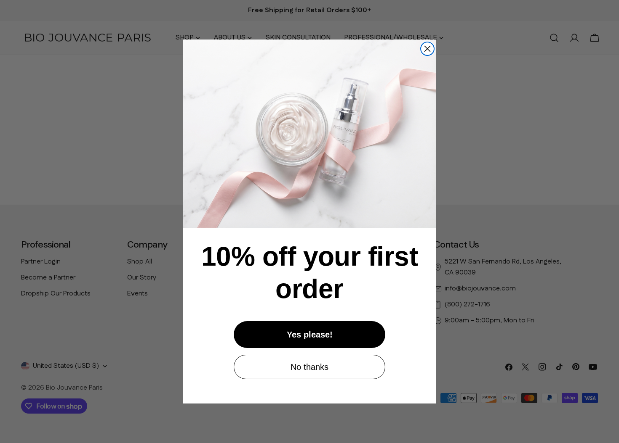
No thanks (309, 367)
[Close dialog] (427, 48)
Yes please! (310, 334)
